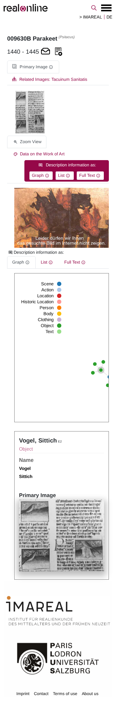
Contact (41, 693)
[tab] (33, 67)
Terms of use (65, 693)
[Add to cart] (45, 52)
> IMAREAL (90, 17)
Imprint (22, 693)
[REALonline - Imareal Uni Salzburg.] (58, 7)
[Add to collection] (58, 52)
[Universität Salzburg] (58, 658)
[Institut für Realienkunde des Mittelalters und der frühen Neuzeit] (58, 610)
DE (109, 17)
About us (90, 693)
